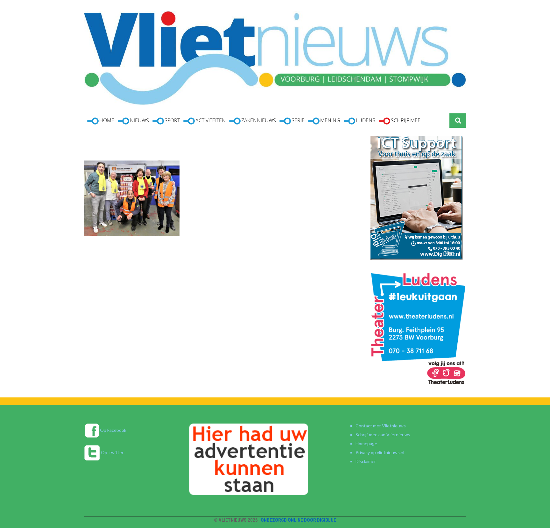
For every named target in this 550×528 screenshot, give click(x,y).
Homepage (366, 443)
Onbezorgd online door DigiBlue (298, 520)
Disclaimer (366, 461)
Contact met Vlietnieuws (381, 425)
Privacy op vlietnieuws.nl (380, 452)
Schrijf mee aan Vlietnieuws (383, 434)
